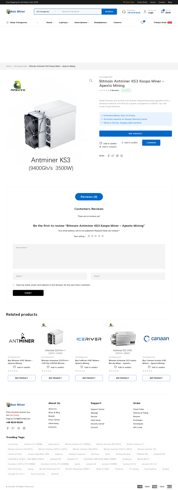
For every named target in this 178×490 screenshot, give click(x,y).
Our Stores (14, 415)
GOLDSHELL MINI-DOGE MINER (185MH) (100, 459)
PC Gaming (134, 469)
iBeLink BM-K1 (143, 459)
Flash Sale (129, 2)
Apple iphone (53, 444)
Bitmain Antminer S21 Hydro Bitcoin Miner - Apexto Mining (122, 363)
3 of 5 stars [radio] (95, 236)
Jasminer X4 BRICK (109, 464)
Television (55, 474)
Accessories (13, 444)
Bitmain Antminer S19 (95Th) (20, 449)
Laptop (30, 469)
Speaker (166, 469)
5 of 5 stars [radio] (102, 236)
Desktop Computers (77, 454)
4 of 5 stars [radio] (99, 236)
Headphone (127, 459)
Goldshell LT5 (72, 459)
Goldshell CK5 (142, 454)
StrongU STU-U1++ (16, 474)
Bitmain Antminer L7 (135, 444)
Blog (170, 2)
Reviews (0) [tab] (89, 196)
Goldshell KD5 (55, 459)
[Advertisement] (89, 44)
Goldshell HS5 (159, 454)
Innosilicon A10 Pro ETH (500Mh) (21, 464)
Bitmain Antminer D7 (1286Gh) (78, 444)
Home (9, 66)
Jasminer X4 (91, 464)
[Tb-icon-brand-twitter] (13, 428)
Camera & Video (15, 454)
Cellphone (59, 454)
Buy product (136, 134)
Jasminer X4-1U (129, 464)
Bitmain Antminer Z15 (147, 449)
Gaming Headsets (123, 454)
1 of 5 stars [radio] (89, 236)
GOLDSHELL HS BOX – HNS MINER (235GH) (26, 459)
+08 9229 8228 (14, 422)
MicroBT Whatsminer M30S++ (78, 469)
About (152, 2)
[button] (91, 81)
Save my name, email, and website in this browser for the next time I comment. (53, 285)
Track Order (142, 2)
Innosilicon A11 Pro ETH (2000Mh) (55, 464)
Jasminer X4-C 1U (149, 464)
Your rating (80, 236)
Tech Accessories (38, 474)
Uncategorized (20, 66)
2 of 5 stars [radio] (92, 236)
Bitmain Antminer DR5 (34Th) (109, 444)
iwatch (77, 464)
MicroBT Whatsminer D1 (49, 469)
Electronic (95, 454)
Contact (162, 2)
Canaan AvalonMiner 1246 (38, 454)
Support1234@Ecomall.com (18, 419)
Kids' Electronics (15, 469)
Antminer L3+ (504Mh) (33, 444)
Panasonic (119, 469)
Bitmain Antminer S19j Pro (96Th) (118, 449)
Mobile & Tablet (102, 469)
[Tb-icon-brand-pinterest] (24, 428)
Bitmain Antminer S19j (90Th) (85, 449)
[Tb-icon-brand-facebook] (7, 428)
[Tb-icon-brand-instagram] (18, 428)
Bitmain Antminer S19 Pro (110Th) (53, 449)
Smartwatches (150, 469)
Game (107, 454)
